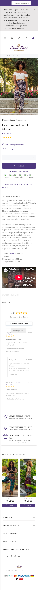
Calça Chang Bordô (28, 498)
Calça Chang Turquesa (10, 498)
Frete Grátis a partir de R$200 (14, 145)
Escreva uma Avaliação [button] (20, 324)
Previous (2, 86)
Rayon (11, 253)
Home (2, 56)
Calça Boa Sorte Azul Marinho (15, 349)
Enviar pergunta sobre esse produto (16, 149)
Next (36, 86)
